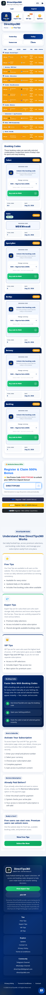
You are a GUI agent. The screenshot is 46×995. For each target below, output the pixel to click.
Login (12, 9)
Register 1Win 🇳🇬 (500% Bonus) (26, 505)
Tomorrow (13, 42)
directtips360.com (23, 972)
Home (6, 28)
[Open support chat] (41, 990)
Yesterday (13, 37)
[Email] (37, 3)
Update (23, 942)
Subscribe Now (23, 843)
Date (34, 42)
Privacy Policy (23, 948)
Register (34, 9)
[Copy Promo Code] (39, 486)
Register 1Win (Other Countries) (26, 511)
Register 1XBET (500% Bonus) (26, 500)
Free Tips (23, 921)
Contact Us (23, 945)
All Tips (23, 931)
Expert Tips (23, 924)
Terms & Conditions (23, 952)
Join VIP (23, 895)
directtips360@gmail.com (23, 969)
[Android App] (42, 3)
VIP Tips (23, 927)
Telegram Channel (23, 962)
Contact (38, 983)
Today (33, 37)
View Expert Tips (23, 889)
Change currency (23, 180)
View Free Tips (23, 837)
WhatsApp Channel (23, 966)
